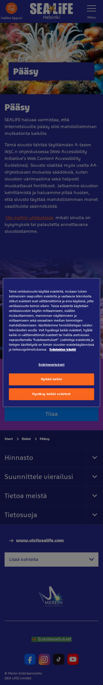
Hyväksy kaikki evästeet (51, 394)
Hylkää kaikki (51, 379)
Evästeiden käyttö (62, 349)
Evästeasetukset (52, 365)
